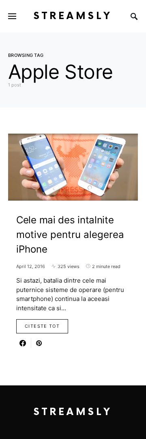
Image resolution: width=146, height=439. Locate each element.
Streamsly (73, 16)
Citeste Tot (42, 326)
